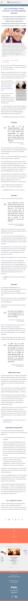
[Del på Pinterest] (22, 519)
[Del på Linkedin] (15, 519)
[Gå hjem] (14, 2)
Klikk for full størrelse (21, 99)
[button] (1, 2)
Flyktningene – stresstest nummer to (16, 189)
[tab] (9, 567)
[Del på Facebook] (12, 519)
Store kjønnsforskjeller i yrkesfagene (16, 116)
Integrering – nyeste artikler (14, 546)
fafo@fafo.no (14, 592)
